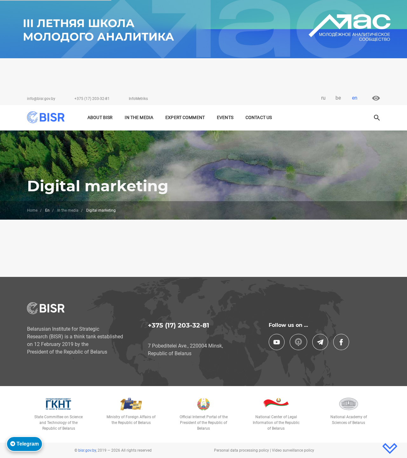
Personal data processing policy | (243, 450)
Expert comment (185, 117)
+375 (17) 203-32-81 (92, 98)
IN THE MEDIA (139, 117)
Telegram (27, 444)
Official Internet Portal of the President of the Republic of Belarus (204, 423)
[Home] (49, 117)
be (338, 98)
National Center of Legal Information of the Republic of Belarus (276, 423)
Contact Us (258, 117)
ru (323, 98)
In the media (68, 210)
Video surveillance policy (293, 450)
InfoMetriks (138, 98)
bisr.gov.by (87, 450)
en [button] (354, 98)
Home (32, 210)
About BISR (100, 117)
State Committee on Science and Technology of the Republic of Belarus (58, 423)
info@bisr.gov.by (41, 98)
